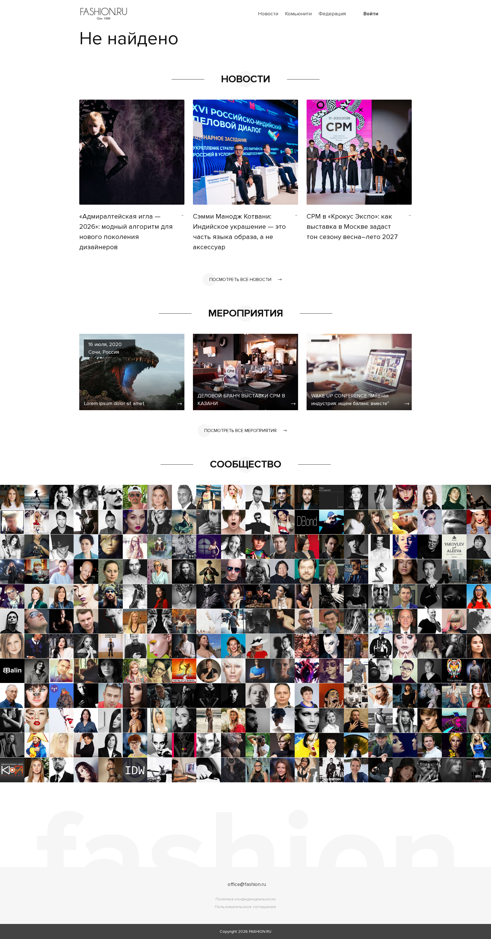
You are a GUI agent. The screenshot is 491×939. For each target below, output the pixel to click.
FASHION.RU (260, 931)
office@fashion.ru (247, 884)
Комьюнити (298, 14)
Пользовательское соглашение (245, 906)
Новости (268, 14)
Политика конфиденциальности (246, 899)
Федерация (332, 14)
